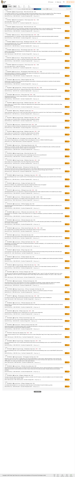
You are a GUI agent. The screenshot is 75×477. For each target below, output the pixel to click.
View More (37, 391)
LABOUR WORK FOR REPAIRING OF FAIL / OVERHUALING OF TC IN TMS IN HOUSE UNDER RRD (24, 312)
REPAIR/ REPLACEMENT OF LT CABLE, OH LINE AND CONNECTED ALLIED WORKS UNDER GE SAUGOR (25, 59)
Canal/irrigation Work (17, 87)
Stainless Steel (16, 138)
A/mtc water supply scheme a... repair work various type (15, 66)
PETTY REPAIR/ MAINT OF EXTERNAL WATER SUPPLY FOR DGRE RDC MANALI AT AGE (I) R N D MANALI (25, 229)
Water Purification (17, 249)
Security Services (17, 34)
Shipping (15, 295)
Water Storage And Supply (18, 11)
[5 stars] (16, 9)
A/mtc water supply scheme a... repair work (12, 21)
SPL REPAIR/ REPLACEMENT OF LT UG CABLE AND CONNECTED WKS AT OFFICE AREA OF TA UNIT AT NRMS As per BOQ (28, 385)
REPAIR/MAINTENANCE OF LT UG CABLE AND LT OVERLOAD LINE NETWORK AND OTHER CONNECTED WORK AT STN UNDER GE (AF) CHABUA (33, 191)
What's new (59, 2)
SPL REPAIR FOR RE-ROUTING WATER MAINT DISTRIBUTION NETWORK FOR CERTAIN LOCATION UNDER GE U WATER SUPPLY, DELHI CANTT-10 (33, 236)
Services (51, 2)
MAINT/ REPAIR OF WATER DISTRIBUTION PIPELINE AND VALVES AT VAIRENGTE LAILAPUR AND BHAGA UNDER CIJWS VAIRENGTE (31, 126)
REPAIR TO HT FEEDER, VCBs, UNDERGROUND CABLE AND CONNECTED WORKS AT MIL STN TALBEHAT (25, 184)
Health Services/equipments (19, 19)
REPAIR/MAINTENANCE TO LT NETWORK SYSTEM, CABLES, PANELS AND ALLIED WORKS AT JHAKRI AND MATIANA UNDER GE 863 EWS (31, 36)
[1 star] (11, 9)
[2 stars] (12, 9)
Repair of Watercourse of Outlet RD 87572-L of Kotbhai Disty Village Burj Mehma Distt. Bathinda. (22, 133)
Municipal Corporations (18, 167)
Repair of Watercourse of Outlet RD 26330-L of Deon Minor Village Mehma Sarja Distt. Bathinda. (22, 161)
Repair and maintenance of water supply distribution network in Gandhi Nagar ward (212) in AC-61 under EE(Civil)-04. (26, 154)
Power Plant (16, 110)
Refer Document (18, 141)
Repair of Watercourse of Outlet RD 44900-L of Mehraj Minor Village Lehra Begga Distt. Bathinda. (22, 119)
